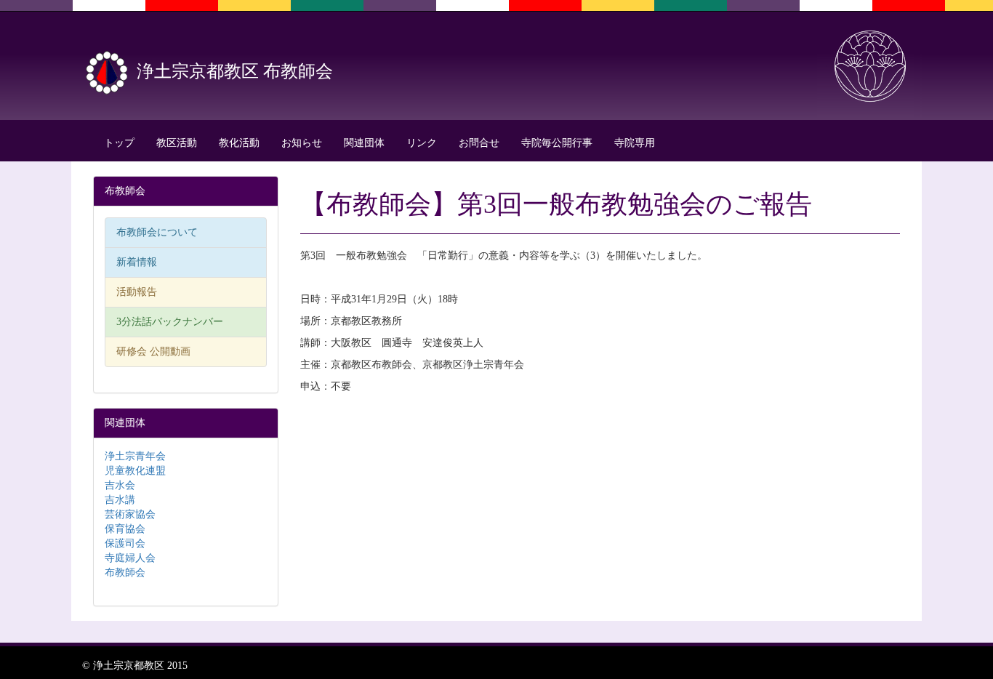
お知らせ (301, 142)
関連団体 (364, 142)
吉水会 (120, 485)
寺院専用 (634, 142)
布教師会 (125, 572)
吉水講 (120, 499)
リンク (421, 142)
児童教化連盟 (135, 470)
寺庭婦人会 (130, 558)
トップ (119, 142)
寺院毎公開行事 (556, 142)
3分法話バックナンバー (169, 321)
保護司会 (125, 543)
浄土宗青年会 (135, 456)
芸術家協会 (130, 514)
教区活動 (176, 142)
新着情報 (136, 262)
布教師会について (157, 232)
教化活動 (239, 142)
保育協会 (125, 528)
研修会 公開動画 (153, 351)
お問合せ (479, 142)
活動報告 (136, 291)
